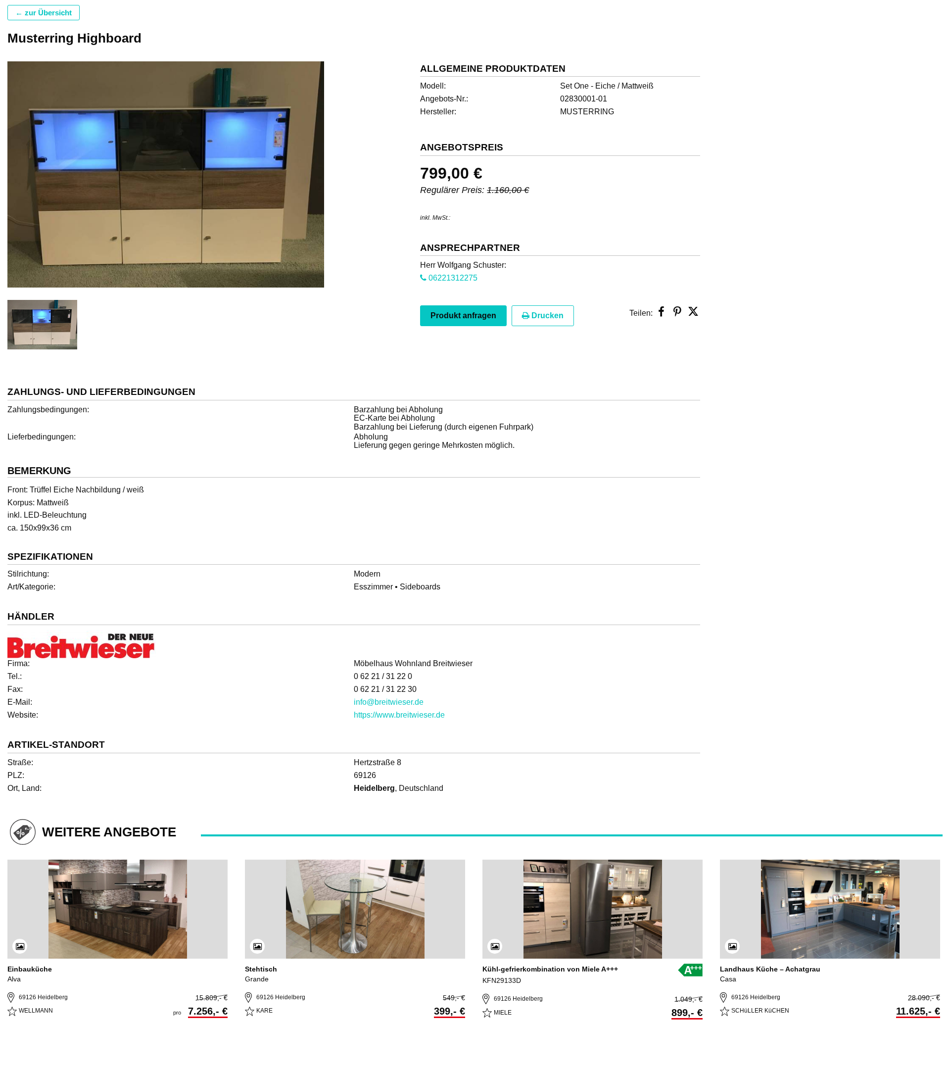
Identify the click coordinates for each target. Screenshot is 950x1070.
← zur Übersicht (43, 12)
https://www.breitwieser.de (399, 715)
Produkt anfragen (463, 315)
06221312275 (452, 278)
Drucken (546, 315)
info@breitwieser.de (389, 702)
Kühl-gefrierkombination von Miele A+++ (550, 969)
